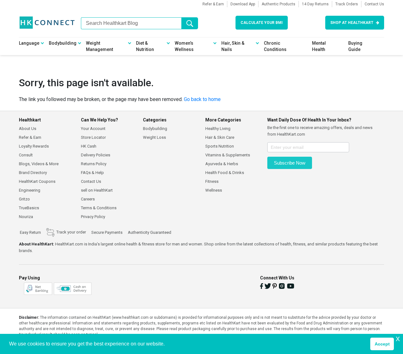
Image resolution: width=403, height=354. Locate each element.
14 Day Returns (315, 4)
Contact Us (374, 4)
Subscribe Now (289, 163)
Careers (88, 199)
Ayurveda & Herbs (221, 163)
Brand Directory (33, 172)
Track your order (70, 232)
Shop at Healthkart (351, 22)
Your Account (93, 128)
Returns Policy (93, 163)
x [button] (398, 338)
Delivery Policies (95, 155)
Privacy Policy (93, 216)
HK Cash (88, 146)
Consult (26, 155)
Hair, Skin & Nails (232, 46)
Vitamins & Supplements (227, 155)
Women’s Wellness (184, 46)
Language (29, 43)
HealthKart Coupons (37, 181)
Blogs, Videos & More (39, 163)
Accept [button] (382, 343)
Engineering (29, 190)
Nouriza (26, 216)
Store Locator (93, 137)
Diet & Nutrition (145, 46)
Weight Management (99, 46)
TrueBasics (29, 207)
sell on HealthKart (97, 190)
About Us (27, 128)
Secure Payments (106, 232)
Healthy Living (217, 128)
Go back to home (202, 99)
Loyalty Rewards (34, 146)
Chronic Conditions (275, 46)
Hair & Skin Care (219, 137)
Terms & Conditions (98, 207)
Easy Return (30, 232)
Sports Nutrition (219, 146)
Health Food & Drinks (224, 172)
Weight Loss (154, 137)
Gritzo (24, 199)
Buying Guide (355, 46)
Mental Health (319, 46)
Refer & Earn (213, 4)
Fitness (212, 181)
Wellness (213, 190)
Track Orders (346, 4)
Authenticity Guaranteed (149, 232)
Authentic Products (278, 4)
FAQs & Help (92, 172)
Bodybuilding (63, 43)
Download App (242, 4)
